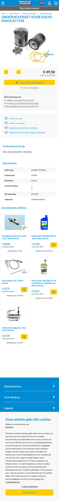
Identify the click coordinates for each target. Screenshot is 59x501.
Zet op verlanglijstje (31, 88)
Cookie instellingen (29, 486)
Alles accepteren (30, 492)
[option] (29, 45)
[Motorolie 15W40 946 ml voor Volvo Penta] (44, 222)
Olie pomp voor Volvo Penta (12, 281)
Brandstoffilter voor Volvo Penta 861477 (23, 106)
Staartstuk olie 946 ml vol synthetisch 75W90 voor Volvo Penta (44, 283)
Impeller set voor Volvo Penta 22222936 (23, 103)
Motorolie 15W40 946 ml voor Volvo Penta (44, 237)
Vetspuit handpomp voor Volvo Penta (14, 328)
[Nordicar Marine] (25, 4)
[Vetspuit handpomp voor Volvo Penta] (14, 314)
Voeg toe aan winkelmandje (32, 82)
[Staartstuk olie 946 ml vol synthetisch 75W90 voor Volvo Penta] (44, 267)
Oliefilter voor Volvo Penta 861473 (20, 100)
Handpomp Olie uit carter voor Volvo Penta (14, 237)
